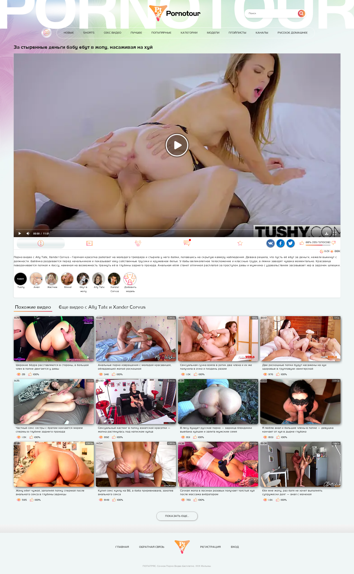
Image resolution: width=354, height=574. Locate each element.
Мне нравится (302, 243)
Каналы (262, 32)
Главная (46, 32)
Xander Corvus (114, 289)
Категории (189, 32)
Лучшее (136, 32)
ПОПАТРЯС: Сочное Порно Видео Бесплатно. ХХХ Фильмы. (177, 566)
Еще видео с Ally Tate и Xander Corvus (102, 307)
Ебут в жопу (83, 289)
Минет (68, 287)
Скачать (326, 233)
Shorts (88, 32)
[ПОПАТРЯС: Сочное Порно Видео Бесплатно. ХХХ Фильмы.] (182, 547)
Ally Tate (99, 287)
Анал (37, 287)
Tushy (21, 287)
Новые (69, 32)
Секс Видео (112, 32)
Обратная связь (151, 546)
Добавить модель (130, 289)
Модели (213, 32)
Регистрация (210, 546)
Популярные (161, 32)
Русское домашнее (292, 32)
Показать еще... (177, 515)
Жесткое (52, 287)
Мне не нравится (333, 243)
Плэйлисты (237, 32)
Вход (235, 546)
